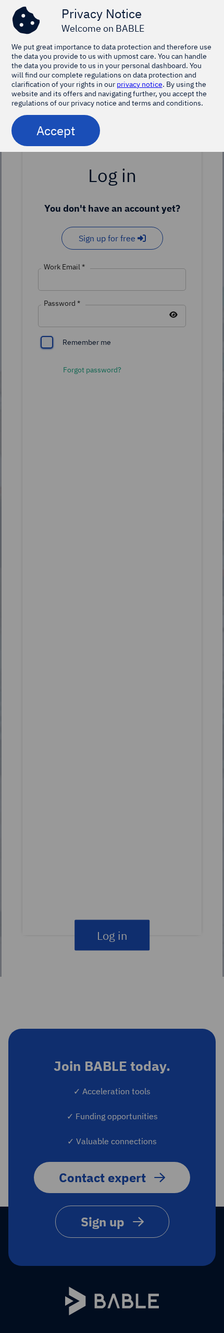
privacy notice (140, 84)
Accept (55, 130)
